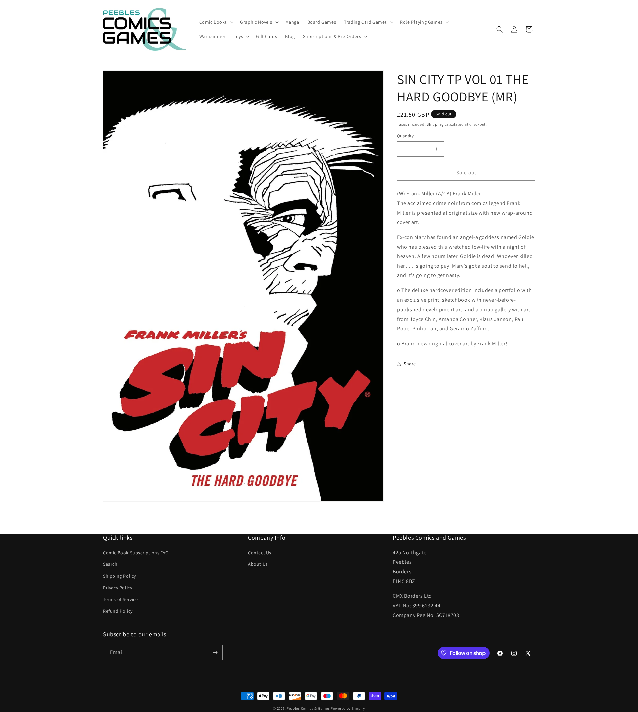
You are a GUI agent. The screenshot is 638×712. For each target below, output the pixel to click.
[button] (215, 22)
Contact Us (259, 553)
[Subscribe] (215, 652)
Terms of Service (120, 599)
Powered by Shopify (348, 708)
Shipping (435, 124)
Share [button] (410, 364)
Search (110, 564)
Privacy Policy (117, 588)
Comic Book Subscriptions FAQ (136, 553)
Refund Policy (118, 611)
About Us (258, 564)
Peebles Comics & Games (308, 708)
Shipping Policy (119, 576)
